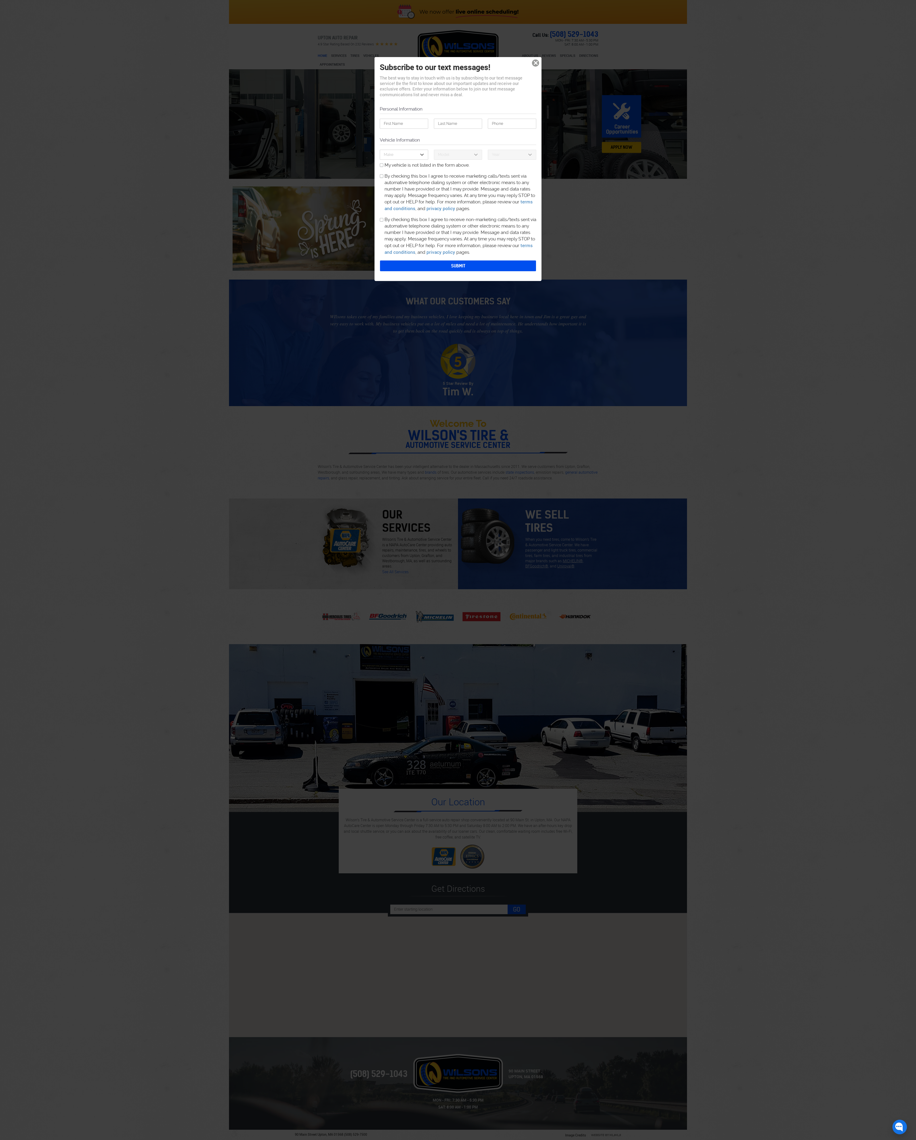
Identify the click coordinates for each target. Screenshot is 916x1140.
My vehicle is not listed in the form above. (427, 165)
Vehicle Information (400, 140)
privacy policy (441, 208)
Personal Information (401, 109)
